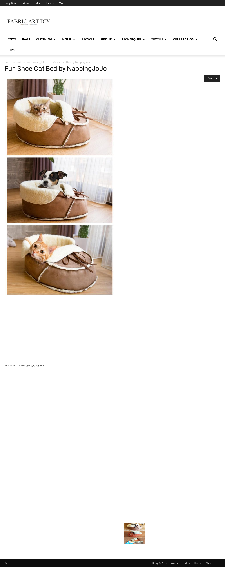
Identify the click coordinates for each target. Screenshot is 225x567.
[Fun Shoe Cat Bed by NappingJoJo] (60, 295)
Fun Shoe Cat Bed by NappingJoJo (25, 62)
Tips (11, 50)
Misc (61, 3)
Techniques (132, 39)
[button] (215, 40)
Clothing (44, 39)
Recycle (88, 39)
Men (38, 3)
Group (106, 39)
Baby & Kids (11, 3)
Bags (26, 39)
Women (27, 3)
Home (48, 3)
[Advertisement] (140, 22)
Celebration (183, 39)
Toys (12, 39)
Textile (157, 39)
